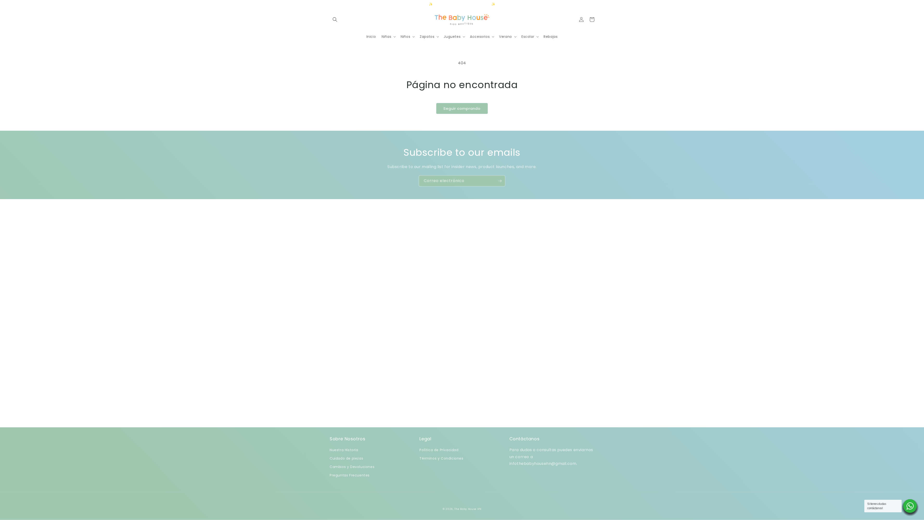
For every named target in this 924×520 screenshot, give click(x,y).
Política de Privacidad (438, 450)
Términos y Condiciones (441, 458)
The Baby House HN (467, 509)
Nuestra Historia (344, 450)
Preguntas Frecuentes (350, 475)
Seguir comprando (462, 108)
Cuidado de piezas (346, 458)
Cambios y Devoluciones (352, 466)
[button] (335, 19)
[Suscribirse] (499, 181)
